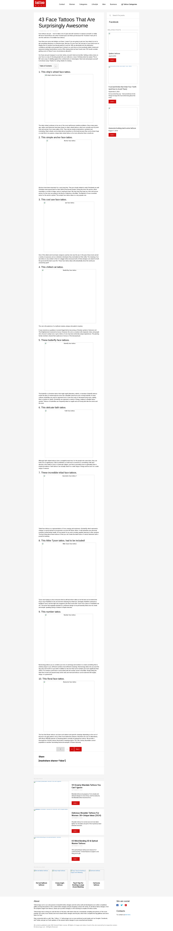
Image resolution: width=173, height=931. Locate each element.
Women (72, 4)
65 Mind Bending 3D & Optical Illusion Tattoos (85, 842)
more (75, 803)
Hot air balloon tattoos (41, 884)
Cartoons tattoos (96, 884)
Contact (62, 4)
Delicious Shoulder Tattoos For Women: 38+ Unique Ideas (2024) (86, 814)
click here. (128, 915)
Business (113, 4)
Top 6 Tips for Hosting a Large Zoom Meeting (78, 885)
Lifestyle (95, 4)
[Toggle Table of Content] (55, 66)
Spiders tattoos (114, 53)
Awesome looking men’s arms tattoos (122, 128)
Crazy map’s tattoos (59, 884)
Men (104, 4)
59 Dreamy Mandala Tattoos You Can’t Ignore (86, 786)
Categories (83, 4)
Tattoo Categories (130, 4)
